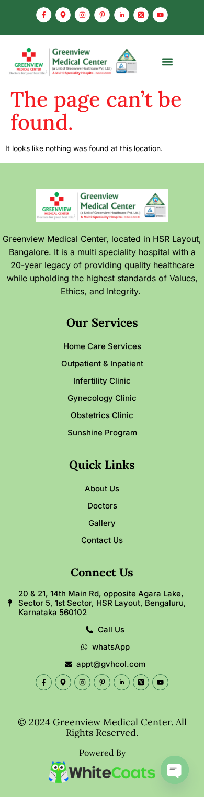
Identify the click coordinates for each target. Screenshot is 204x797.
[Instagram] (82, 15)
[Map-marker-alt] (63, 15)
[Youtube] (160, 15)
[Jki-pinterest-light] (102, 15)
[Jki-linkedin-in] (122, 15)
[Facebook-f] (44, 15)
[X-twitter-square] (141, 15)
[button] (167, 61)
